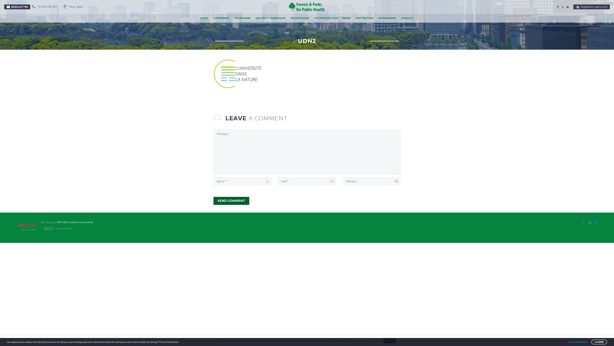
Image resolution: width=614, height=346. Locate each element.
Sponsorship (387, 18)
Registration (300, 18)
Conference (221, 18)
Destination (364, 18)
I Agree (599, 342)
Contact (407, 18)
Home (204, 18)
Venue (347, 18)
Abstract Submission (270, 18)
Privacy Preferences (578, 342)
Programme (242, 18)
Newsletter (17, 7)
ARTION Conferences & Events (75, 222)
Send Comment (231, 201)
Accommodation (326, 18)
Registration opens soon (592, 7)
